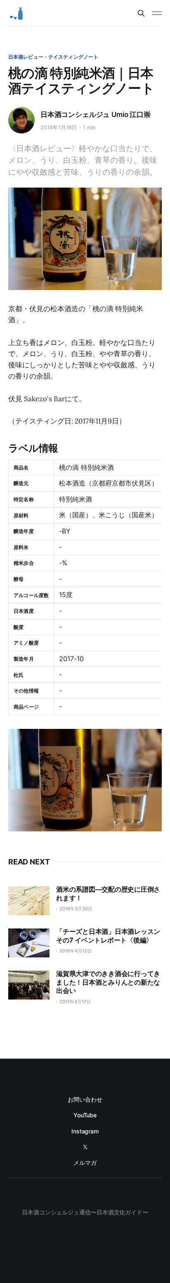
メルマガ (85, 1162)
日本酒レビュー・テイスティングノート (53, 57)
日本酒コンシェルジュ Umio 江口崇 (95, 114)
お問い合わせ (85, 1099)
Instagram (85, 1131)
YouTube (85, 1115)
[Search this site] (141, 13)
